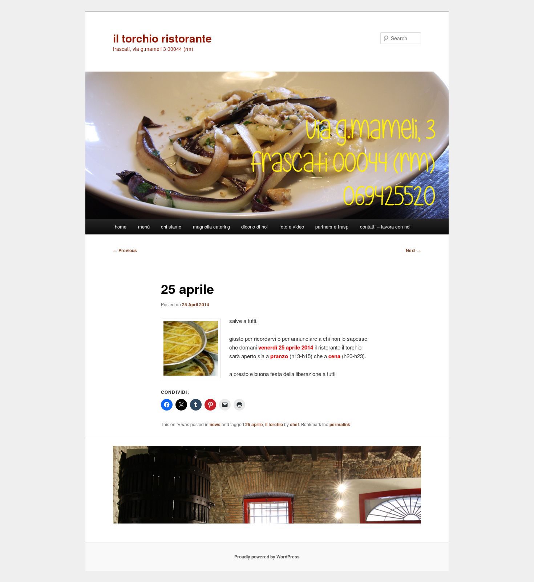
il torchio (274, 424)
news (215, 424)
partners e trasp (331, 226)
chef (294, 424)
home (120, 226)
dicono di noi (254, 226)
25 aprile (254, 424)
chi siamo (171, 226)
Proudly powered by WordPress (267, 556)
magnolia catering (211, 226)
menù (144, 226)
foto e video (291, 226)
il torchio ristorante (162, 38)
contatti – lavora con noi (385, 226)
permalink (339, 424)
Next (413, 250)
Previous (125, 250)
